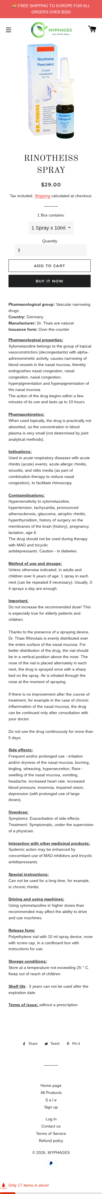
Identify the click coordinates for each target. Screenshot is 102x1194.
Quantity (49, 241)
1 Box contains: (51, 215)
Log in (51, 1119)
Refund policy (51, 1140)
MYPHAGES (59, 1152)
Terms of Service (51, 1133)
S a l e (51, 1100)
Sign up (51, 1107)
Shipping (42, 196)
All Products (51, 1092)
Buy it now (50, 281)
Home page (51, 1085)
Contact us (51, 1126)
